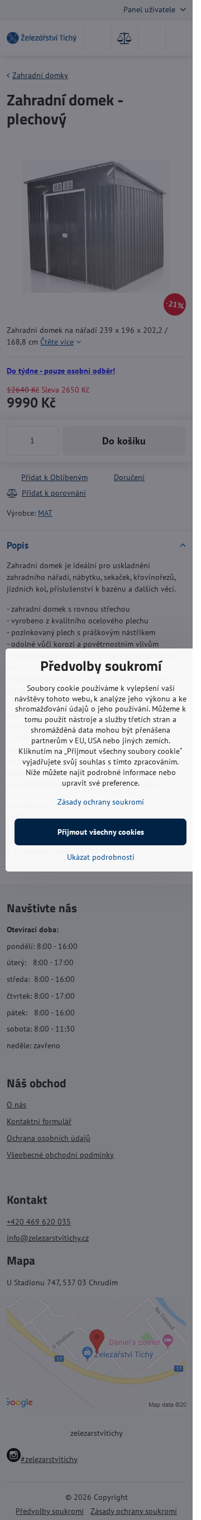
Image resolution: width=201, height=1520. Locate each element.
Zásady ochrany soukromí (101, 802)
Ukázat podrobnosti (101, 857)
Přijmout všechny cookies (101, 832)
